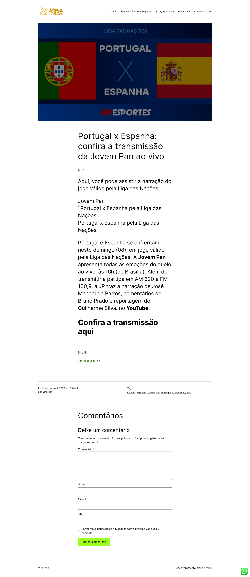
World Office (204, 567)
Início (114, 11)
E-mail (83, 499)
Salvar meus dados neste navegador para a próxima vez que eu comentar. (120, 531)
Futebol (74, 388)
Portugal (166, 392)
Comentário (86, 449)
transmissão (178, 392)
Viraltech (43, 567)
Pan (158, 392)
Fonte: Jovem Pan (89, 360)
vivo (188, 392)
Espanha (141, 392)
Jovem (151, 392)
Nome (82, 484)
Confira (131, 392)
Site (80, 514)
